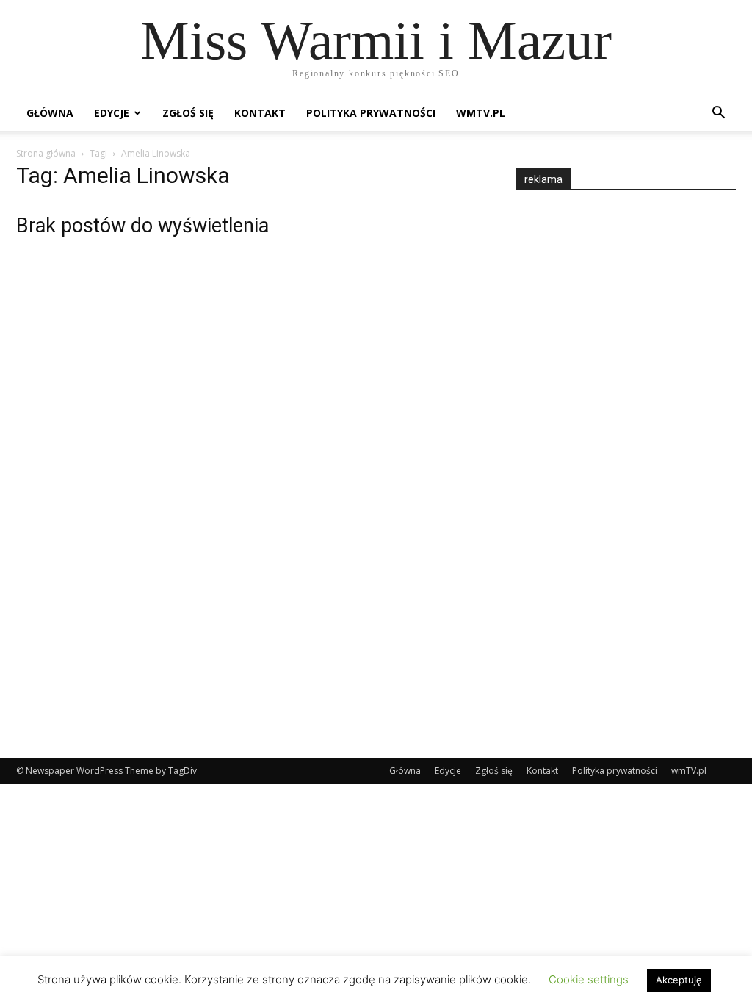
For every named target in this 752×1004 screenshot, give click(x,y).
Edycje (111, 113)
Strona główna (46, 153)
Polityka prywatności (370, 113)
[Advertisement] (626, 460)
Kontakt (260, 113)
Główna (49, 113)
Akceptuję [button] (679, 980)
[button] (718, 114)
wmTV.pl (480, 113)
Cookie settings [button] (589, 979)
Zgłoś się (188, 113)
